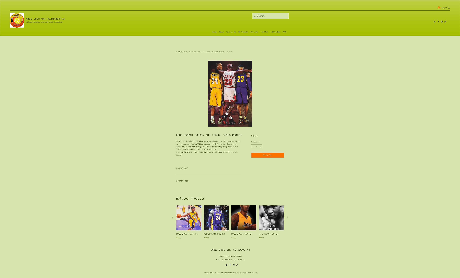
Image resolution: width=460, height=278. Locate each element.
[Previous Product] (172, 217)
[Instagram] (441, 21)
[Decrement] (253, 147)
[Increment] (260, 147)
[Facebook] (438, 21)
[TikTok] (434, 21)
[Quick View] (188, 217)
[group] (230, 224)
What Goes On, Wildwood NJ (45, 18)
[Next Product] (287, 217)
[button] (449, 7)
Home (179, 52)
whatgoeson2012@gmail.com (230, 256)
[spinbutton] (257, 147)
